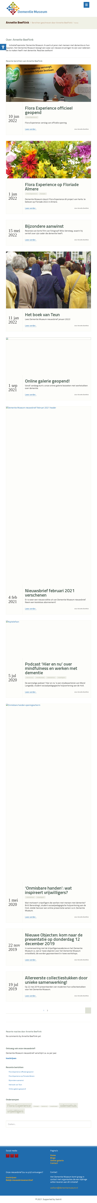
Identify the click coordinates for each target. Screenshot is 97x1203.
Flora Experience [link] (31, 117)
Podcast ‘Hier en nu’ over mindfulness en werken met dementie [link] (51, 668)
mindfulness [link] (40, 677)
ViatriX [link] (58, 1199)
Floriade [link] (42, 194)
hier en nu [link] (29, 677)
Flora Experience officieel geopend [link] (49, 110)
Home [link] (76, 23)
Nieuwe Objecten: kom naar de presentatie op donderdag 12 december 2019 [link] (53, 939)
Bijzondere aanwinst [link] (44, 226)
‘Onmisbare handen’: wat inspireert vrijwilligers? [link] (48, 890)
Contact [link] (54, 1163)
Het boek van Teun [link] (42, 314)
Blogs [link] (52, 1157)
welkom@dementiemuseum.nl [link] (64, 1187)
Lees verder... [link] (30, 129)
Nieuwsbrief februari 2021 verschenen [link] (50, 592)
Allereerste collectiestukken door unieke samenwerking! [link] (56, 980)
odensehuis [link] (51, 677)
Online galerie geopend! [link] (47, 381)
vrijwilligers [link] (61, 677)
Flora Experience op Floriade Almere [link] (52, 186)
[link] (3, 47)
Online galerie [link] (57, 1160)
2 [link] (47, 1010)
